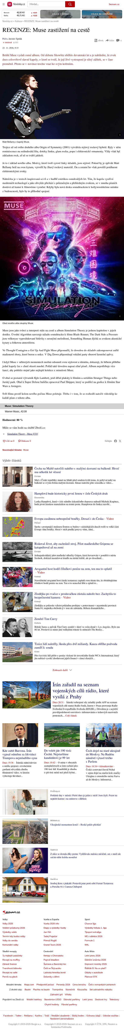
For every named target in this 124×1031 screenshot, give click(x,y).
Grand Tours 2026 (52, 944)
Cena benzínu (79, 984)
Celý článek (71, 715)
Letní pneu (87, 999)
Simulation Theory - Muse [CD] (22, 433)
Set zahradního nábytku (101, 989)
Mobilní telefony (34, 999)
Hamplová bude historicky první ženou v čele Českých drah (71, 493)
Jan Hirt (47, 932)
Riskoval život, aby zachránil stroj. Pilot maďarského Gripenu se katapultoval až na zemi (73, 545)
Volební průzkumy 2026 (13, 928)
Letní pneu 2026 (92, 955)
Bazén (28, 989)
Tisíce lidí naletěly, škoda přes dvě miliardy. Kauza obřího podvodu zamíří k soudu (75, 645)
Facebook (8, 1015)
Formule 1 (90, 940)
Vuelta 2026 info (51, 923)
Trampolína (57, 989)
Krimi (36, 652)
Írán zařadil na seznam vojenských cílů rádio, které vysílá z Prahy (81, 690)
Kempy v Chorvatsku (53, 955)
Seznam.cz (114, 4)
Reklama (28, 1015)
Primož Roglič (50, 940)
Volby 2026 (7, 923)
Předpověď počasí (45, 984)
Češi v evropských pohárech (102, 984)
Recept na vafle (9, 972)
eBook (100, 40)
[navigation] (3, 4)
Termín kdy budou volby (13, 936)
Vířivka (68, 994)
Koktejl (37, 577)
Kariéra (38, 1015)
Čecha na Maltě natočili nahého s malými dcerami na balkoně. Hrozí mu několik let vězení (76, 470)
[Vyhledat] (70, 4)
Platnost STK (91, 976)
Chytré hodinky (52, 1004)
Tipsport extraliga (93, 932)
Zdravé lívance (9, 964)
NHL (87, 944)
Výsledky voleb (9, 932)
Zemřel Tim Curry (45, 619)
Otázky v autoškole (94, 972)
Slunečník (70, 989)
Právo (4, 38)
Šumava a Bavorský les (55, 964)
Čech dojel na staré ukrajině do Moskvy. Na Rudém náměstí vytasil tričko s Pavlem (103, 756)
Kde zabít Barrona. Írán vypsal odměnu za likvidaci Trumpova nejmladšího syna (19, 754)
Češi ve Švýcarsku (52, 968)
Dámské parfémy (72, 999)
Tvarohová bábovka (11, 968)
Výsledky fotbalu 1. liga (96, 928)
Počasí (37, 523)
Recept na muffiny (11, 960)
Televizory (114, 999)
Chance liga (90, 923)
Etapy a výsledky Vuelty (55, 928)
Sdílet (111, 40)
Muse (26, 450)
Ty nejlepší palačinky (12, 955)
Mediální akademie (60, 1015)
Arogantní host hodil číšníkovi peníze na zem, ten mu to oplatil (73, 569)
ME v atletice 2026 (93, 936)
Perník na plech (9, 976)
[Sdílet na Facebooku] (115, 440)
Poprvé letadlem (51, 960)
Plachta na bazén (41, 989)
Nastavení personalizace (62, 1018)
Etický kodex (78, 1015)
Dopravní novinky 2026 (96, 964)
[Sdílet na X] (120, 440)
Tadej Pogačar (50, 936)
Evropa (37, 476)
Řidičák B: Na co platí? (95, 968)
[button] (62, 104)
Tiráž (46, 1015)
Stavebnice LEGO (52, 999)
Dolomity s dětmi (51, 976)
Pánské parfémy (69, 1004)
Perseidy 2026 (63, 984)
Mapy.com (29, 984)
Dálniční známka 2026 (95, 960)
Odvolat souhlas (110, 1015)
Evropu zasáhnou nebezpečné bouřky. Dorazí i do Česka (68, 519)
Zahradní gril (56, 994)
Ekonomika (39, 498)
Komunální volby (10, 944)
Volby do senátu (10, 940)
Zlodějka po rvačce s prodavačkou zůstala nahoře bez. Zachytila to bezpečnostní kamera (75, 595)
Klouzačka (82, 989)
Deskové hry (101, 999)
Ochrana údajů (93, 1015)
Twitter (18, 1015)
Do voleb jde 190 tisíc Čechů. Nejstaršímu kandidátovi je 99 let (57, 754)
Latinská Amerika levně (55, 972)
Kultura (37, 623)
